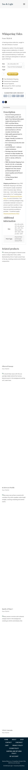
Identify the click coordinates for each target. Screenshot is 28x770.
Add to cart (12, 74)
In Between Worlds (8, 487)
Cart (7, 745)
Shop (22, 739)
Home (6, 739)
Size (3, 64)
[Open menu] (24, 4)
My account (14, 756)
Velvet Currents (7, 730)
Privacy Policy (17, 745)
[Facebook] (3, 102)
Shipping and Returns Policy (11, 213)
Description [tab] (6, 107)
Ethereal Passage (7, 366)
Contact (8, 742)
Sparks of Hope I (7, 609)
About (14, 739)
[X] (6, 102)
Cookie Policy (14, 748)
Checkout (19, 742)
